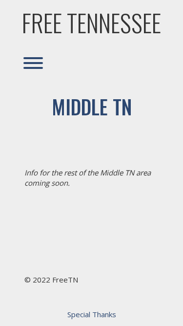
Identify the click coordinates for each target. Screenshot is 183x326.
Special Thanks (91, 314)
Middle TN (92, 106)
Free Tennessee (91, 22)
